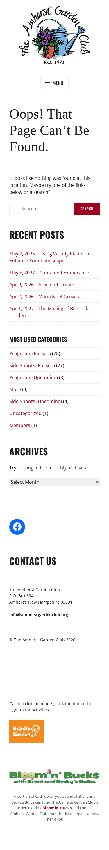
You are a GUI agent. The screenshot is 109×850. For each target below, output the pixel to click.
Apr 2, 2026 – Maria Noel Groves (44, 296)
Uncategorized (25, 413)
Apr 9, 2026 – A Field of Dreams (43, 284)
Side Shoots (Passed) (32, 365)
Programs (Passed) (30, 353)
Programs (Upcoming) (33, 377)
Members (19, 425)
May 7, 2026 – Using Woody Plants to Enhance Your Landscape (49, 257)
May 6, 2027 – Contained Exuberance (49, 272)
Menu (58, 82)
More (15, 389)
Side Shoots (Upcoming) (35, 401)
